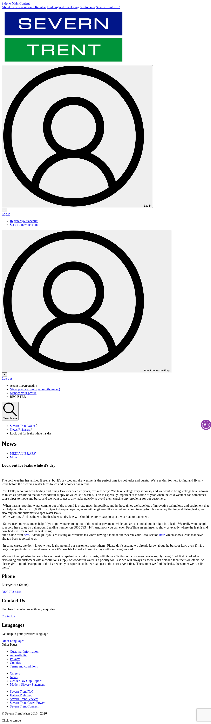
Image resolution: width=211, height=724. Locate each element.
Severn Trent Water (22, 425)
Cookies (15, 662)
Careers (15, 673)
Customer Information (24, 651)
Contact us (8, 616)
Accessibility (18, 655)
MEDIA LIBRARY (23, 453)
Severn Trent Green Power (27, 702)
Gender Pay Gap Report (25, 681)
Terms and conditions (24, 666)
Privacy (15, 659)
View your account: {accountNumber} (35, 389)
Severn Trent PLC (22, 691)
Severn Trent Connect (24, 706)
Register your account (24, 221)
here (26, 535)
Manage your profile (23, 393)
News (14, 677)
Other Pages (10, 644)
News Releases (20, 429)
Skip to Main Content (16, 3)
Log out (7, 378)
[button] (13, 457)
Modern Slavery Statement (27, 684)
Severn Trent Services (24, 699)
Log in (6, 214)
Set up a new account (24, 224)
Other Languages (13, 641)
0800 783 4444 (11, 591)
